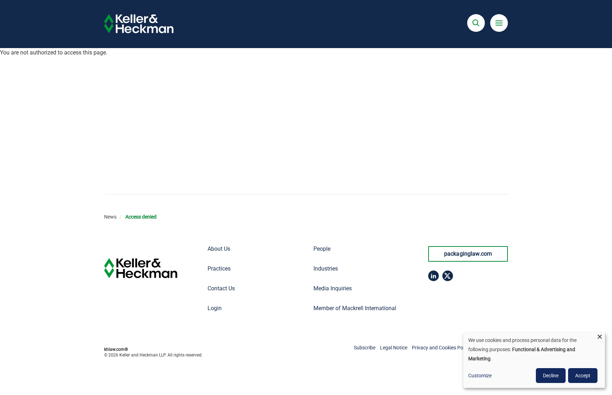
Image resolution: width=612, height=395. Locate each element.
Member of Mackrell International (354, 308)
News (110, 217)
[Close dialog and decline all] (599, 336)
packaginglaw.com (468, 253)
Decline (551, 375)
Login (215, 308)
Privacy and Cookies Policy (441, 347)
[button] (476, 23)
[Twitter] (447, 276)
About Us (219, 248)
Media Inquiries (332, 288)
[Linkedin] (433, 276)
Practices (219, 268)
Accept (582, 375)
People (321, 248)
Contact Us (221, 288)
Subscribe (364, 347)
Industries (325, 268)
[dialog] (534, 360)
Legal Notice (393, 347)
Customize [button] (480, 375)
